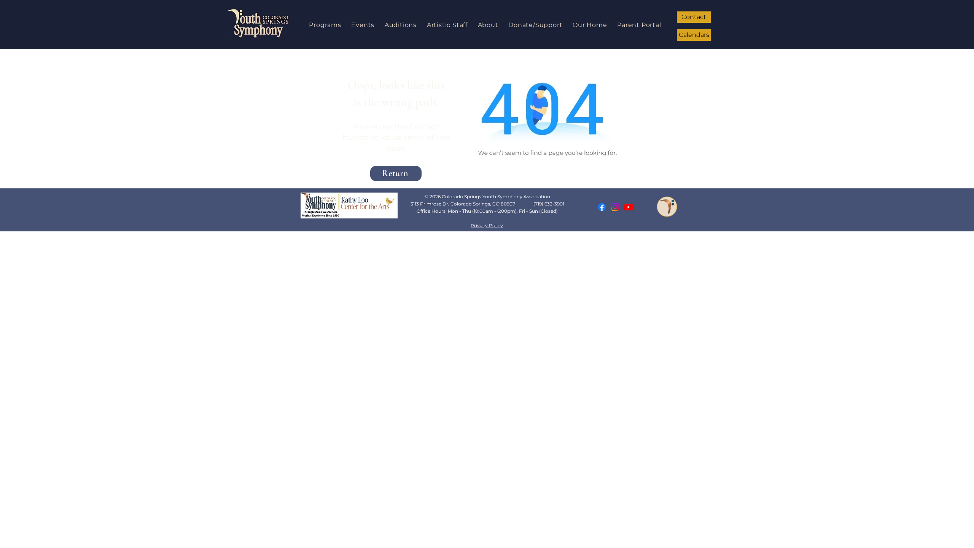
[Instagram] (615, 207)
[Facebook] (602, 207)
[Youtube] (628, 207)
